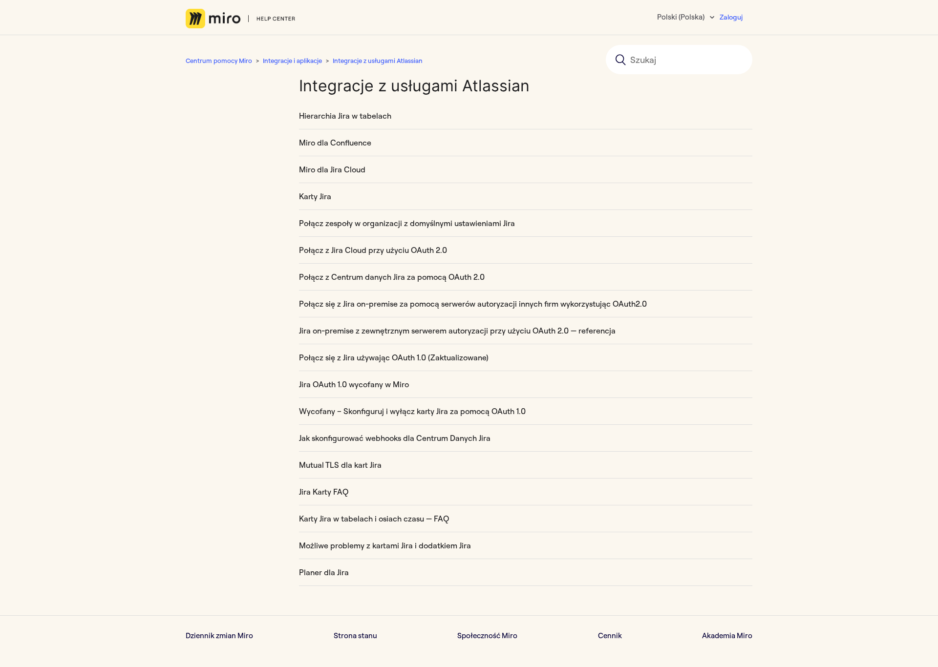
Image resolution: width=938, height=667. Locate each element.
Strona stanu (355, 635)
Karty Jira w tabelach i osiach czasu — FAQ (374, 518)
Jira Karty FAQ (323, 492)
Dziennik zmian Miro (219, 635)
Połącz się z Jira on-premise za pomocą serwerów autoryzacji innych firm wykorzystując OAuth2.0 (473, 304)
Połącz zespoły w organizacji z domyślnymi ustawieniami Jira (407, 223)
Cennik (610, 635)
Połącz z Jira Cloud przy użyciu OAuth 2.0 (373, 250)
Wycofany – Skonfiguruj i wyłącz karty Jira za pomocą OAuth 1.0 (412, 411)
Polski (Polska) (681, 16)
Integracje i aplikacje (292, 60)
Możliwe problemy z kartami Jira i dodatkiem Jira (385, 545)
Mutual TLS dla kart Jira (340, 465)
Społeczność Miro (487, 635)
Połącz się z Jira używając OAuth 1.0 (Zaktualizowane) (394, 357)
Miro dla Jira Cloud (332, 169)
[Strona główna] (241, 18)
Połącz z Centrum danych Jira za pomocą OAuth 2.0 (392, 277)
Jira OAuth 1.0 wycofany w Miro (354, 384)
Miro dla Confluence (335, 142)
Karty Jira (315, 196)
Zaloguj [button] (731, 17)
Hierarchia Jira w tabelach (345, 116)
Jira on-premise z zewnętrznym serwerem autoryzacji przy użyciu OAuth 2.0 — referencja (457, 330)
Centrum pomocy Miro (219, 60)
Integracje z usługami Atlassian (378, 60)
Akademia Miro (727, 635)
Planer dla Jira (324, 572)
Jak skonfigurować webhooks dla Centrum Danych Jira (394, 438)
